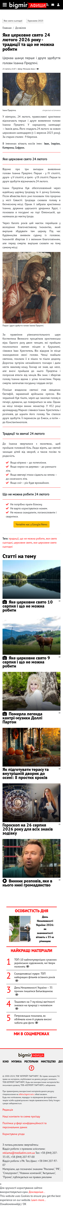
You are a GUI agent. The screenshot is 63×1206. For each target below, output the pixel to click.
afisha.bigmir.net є (26, 1094)
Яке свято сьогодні (13, 20)
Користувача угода (14, 1134)
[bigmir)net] (19, 5)
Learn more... (38, 1200)
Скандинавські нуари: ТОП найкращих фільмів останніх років (34, 975)
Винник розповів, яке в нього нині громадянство (27, 883)
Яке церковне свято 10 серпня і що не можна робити (28, 606)
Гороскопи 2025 (35, 20)
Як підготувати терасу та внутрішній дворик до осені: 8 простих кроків (26, 773)
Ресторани (31, 1061)
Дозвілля (20, 27)
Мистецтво (48, 1061)
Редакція (8, 1109)
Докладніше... (37, 1192)
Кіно (6, 1061)
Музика (16, 1061)
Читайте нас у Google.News (31, 524)
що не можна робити (32, 538)
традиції (14, 538)
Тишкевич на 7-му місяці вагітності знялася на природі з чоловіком (34, 1003)
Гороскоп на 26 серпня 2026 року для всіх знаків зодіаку (28, 829)
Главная (7, 27)
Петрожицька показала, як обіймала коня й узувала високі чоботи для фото (33, 1019)
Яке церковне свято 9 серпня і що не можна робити (26, 662)
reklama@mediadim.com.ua (19, 1152)
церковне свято (23, 542)
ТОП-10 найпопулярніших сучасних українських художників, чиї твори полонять (35, 963)
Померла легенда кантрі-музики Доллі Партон (22, 718)
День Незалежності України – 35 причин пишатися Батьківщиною (33, 989)
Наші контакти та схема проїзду (21, 1116)
